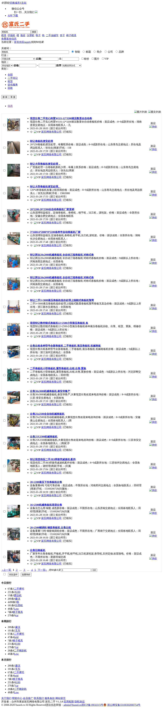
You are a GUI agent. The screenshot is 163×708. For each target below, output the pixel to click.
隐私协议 (79, 701)
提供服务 (13, 84)
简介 (99, 51)
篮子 (62, 35)
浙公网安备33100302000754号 (123, 705)
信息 (10, 106)
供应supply (25, 42)
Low (16, 608)
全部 (10, 74)
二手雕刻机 (20, 650)
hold (16, 637)
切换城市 (15, 2)
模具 (3, 35)
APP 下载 (13, 15)
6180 (17, 592)
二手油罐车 (52, 35)
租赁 (10, 81)
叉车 (17, 630)
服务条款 (50, 698)
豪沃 (17, 598)
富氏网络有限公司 (51, 131)
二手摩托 (19, 588)
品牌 (121, 51)
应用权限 (69, 701)
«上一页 (6, 570)
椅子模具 (71, 35)
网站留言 (60, 698)
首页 (16, 42)
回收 (10, 88)
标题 (88, 51)
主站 (23, 2)
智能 (77, 51)
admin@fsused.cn (73, 705)
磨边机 (18, 595)
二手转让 (13, 78)
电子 (38, 35)
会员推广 (28, 698)
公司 (110, 51)
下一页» (42, 570)
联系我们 (39, 698)
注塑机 (30, 35)
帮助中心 (17, 698)
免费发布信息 (9, 38)
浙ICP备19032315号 (92, 705)
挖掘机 (11, 35)
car (16, 615)
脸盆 (22, 35)
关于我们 (6, 698)
